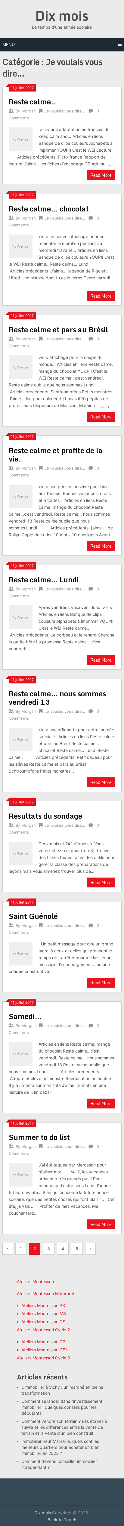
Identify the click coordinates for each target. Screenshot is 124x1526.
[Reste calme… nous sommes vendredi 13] (20, 738)
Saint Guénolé (33, 916)
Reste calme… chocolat (49, 208)
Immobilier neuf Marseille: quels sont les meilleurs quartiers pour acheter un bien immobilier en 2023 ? (60, 1447)
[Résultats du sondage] (20, 852)
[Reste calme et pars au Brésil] (20, 366)
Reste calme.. (32, 101)
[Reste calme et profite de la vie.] (20, 495)
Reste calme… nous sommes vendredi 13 (57, 698)
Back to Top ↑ (62, 1519)
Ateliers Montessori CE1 (44, 1349)
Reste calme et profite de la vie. (56, 454)
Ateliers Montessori (35, 1281)
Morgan (28, 111)
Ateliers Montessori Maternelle (46, 1293)
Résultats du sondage (45, 816)
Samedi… (25, 1016)
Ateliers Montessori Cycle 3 (43, 1357)
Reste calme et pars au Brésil (58, 329)
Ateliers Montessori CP (43, 1341)
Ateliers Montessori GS (43, 1321)
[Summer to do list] (20, 1173)
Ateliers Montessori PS (43, 1305)
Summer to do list (39, 1137)
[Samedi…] (20, 1053)
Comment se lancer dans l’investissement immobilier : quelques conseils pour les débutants (61, 1407)
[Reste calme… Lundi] (20, 616)
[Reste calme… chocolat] (20, 245)
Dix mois (61, 15)
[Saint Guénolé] (20, 952)
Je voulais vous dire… (65, 111)
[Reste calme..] (20, 138)
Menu (8, 44)
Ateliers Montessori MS (43, 1313)
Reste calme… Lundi (44, 579)
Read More (101, 175)
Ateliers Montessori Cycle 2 (43, 1329)
